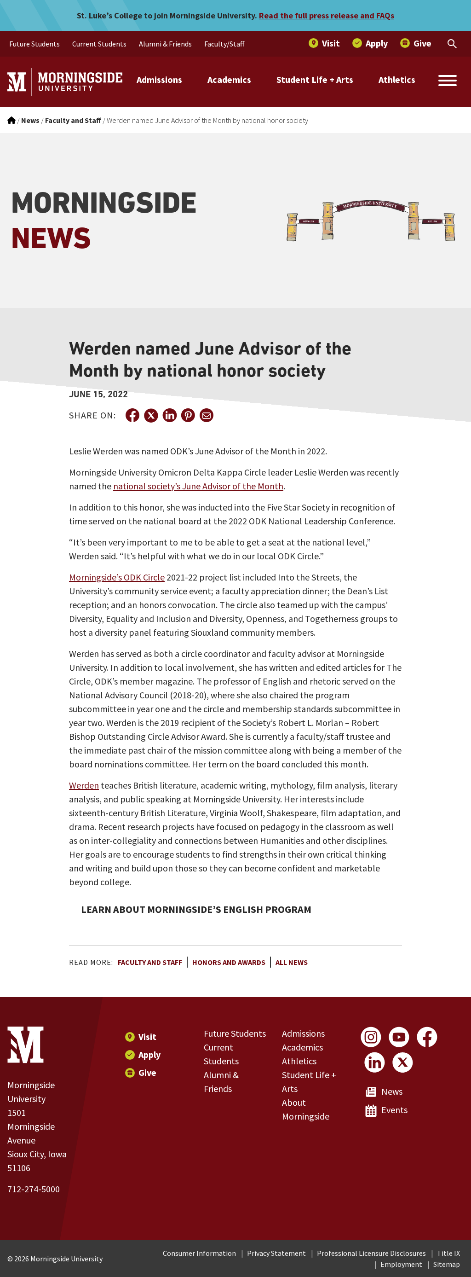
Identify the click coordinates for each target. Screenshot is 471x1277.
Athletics (397, 79)
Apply (149, 1054)
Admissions (159, 79)
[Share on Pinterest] (188, 415)
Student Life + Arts (314, 79)
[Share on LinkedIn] (169, 415)
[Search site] (447, 82)
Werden (84, 785)
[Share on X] (151, 415)
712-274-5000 (33, 1189)
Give (147, 1072)
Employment (401, 1264)
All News (292, 962)
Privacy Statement (276, 1253)
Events (394, 1109)
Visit (147, 1036)
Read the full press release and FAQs (326, 15)
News (391, 1091)
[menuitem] (34, 43)
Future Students (235, 1033)
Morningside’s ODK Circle (117, 577)
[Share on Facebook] (132, 415)
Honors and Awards (228, 962)
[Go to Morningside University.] (11, 120)
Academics (229, 79)
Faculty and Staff (150, 962)
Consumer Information (199, 1253)
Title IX (448, 1253)
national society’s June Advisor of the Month (198, 486)
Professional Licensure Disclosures (371, 1253)
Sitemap (446, 1264)
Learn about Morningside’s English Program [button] (196, 909)
